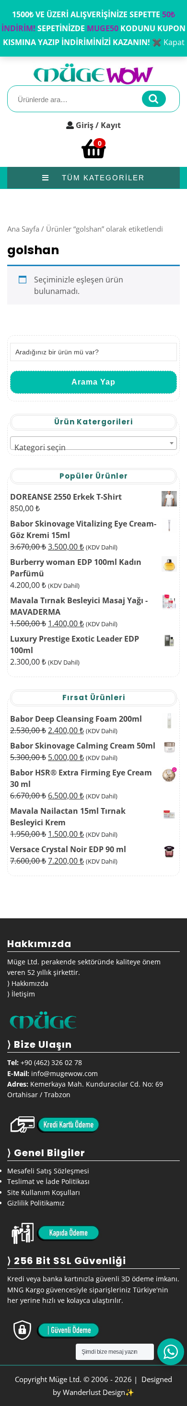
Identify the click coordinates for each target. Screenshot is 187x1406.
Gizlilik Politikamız (36, 1202)
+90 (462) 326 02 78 (51, 1062)
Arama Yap (93, 382)
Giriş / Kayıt (98, 125)
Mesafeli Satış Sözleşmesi (48, 1170)
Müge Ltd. (65, 1379)
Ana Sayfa (23, 229)
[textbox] (93, 447)
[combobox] (93, 443)
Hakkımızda (30, 983)
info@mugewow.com (64, 1073)
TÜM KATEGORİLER (102, 178)
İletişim (23, 993)
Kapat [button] (174, 42)
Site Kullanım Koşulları (43, 1192)
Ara (154, 99)
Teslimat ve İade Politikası (48, 1181)
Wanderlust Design (94, 1392)
